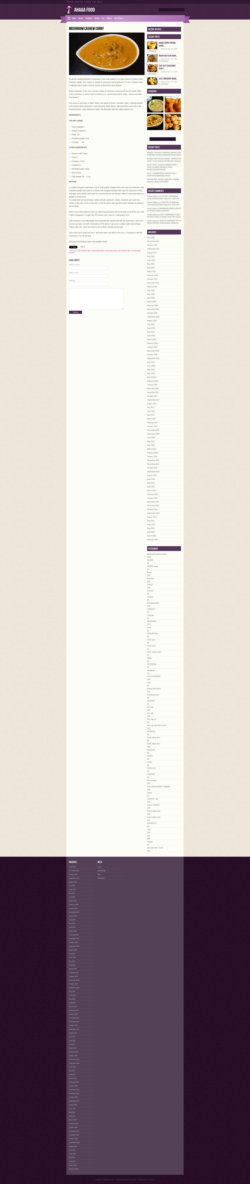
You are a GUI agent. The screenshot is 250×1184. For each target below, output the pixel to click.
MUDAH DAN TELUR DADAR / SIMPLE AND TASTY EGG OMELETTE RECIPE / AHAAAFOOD (166, 160)
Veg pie (150, 842)
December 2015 (153, 460)
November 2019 (153, 309)
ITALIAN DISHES (153, 676)
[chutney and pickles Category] (155, 111)
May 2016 (151, 441)
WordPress (101, 878)
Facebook (87, 2)
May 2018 (151, 370)
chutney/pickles (153, 603)
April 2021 (151, 268)
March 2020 (151, 302)
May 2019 (151, 332)
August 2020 (152, 287)
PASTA (150, 756)
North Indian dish (84, 251)
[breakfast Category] (173, 129)
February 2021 (152, 275)
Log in (99, 867)
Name (74, 264)
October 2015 (152, 468)
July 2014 (150, 521)
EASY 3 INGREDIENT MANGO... (168, 78)
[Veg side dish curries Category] (155, 129)
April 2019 (151, 336)
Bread (149, 572)
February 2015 (152, 494)
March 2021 (151, 271)
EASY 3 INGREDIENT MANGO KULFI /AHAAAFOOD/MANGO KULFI (161, 174)
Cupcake (150, 615)
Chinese (150, 591)
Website (72, 281)
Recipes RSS (79, 2)
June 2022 (151, 238)
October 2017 (152, 396)
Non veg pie (151, 719)
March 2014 (151, 536)
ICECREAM (151, 664)
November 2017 (153, 392)
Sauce (149, 793)
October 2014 (152, 509)
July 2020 (150, 290)
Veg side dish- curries (155, 848)
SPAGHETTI (152, 823)
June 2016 (151, 438)
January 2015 (152, 498)
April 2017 (151, 415)
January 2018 (152, 385)
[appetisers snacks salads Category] (173, 111)
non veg (150, 707)
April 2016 (151, 445)
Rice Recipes (120, 18)
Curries (81, 18)
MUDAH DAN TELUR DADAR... (168, 55)
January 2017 (152, 426)
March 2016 (151, 449)
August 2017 (152, 404)
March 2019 (151, 339)
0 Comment (152, 51)
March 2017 (151, 419)
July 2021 (150, 256)
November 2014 (153, 506)
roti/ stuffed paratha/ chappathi (158, 787)
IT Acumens (151, 1179)
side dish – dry (152, 799)
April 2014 (151, 532)
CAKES (150, 585)
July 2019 (150, 324)
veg (148, 829)
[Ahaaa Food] (68, 18)
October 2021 (152, 245)
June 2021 (151, 260)
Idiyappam (151, 670)
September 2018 (153, 358)
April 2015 (151, 487)
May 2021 (151, 264)
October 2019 (152, 313)
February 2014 (152, 540)
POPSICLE (151, 768)
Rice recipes (152, 780)
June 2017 (151, 411)
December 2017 (153, 389)
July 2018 (150, 362)
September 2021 (153, 249)
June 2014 (151, 524)
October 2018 (152, 355)
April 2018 (151, 373)
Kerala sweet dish (154, 689)
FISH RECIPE (152, 634)
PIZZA (149, 762)
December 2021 (153, 241)
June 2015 (151, 479)
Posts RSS (69, 2)
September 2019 (153, 317)
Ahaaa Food (84, 10)
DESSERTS (151, 621)
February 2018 (152, 381)
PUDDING (151, 774)
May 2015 (151, 483)
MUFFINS (151, 701)
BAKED (150, 560)
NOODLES (151, 731)
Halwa (149, 658)
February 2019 (152, 343)
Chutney (109, 18)
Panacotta (151, 750)
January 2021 (152, 279)
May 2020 (151, 294)
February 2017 (152, 423)
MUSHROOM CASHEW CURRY (86, 28)
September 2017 (153, 400)
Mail (73, 273)
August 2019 (152, 321)
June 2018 (151, 366)
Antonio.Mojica (152, 202)
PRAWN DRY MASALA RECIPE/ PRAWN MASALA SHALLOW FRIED (163, 180)
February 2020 (152, 305)
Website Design (121, 1179)
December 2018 (153, 351)
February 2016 (152, 453)
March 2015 (151, 490)
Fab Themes (133, 1179)
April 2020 (151, 298)
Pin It (83, 247)
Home (74, 18)
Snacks (97, 18)
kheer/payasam (153, 695)
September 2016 (153, 434)
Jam (148, 683)
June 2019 (151, 328)
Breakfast (89, 18)
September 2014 (153, 513)
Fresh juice (151, 640)
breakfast (150, 579)
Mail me (100, 2)
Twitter (94, 2)
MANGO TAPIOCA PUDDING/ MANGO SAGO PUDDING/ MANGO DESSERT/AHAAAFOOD (164, 154)
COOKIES (151, 609)
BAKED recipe (152, 566)
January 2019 (152, 347)
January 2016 (152, 457)
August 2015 (152, 475)
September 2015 (153, 472)
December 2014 (153, 502)
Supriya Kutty (152, 196)
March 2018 (151, 377)
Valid (102, 870)
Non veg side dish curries (156, 725)
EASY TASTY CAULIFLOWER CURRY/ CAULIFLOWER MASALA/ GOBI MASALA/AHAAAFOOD (162, 167)
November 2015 (153, 464)
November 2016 (153, 430)
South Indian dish (111, 251)
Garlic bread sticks (154, 652)
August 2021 (152, 253)
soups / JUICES (153, 805)
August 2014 (152, 517)
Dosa (149, 627)
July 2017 (150, 407)
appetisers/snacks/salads (156, 554)
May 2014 (151, 528)
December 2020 (153, 283)
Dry (103, 18)
